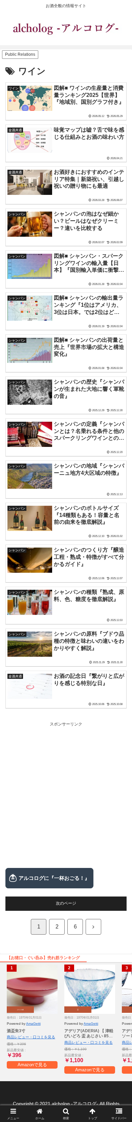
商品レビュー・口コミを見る (31, 1037)
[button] (119, 858)
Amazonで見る (32, 1064)
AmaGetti (33, 1023)
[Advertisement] (66, 794)
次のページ (66, 903)
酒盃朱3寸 (16, 1030)
